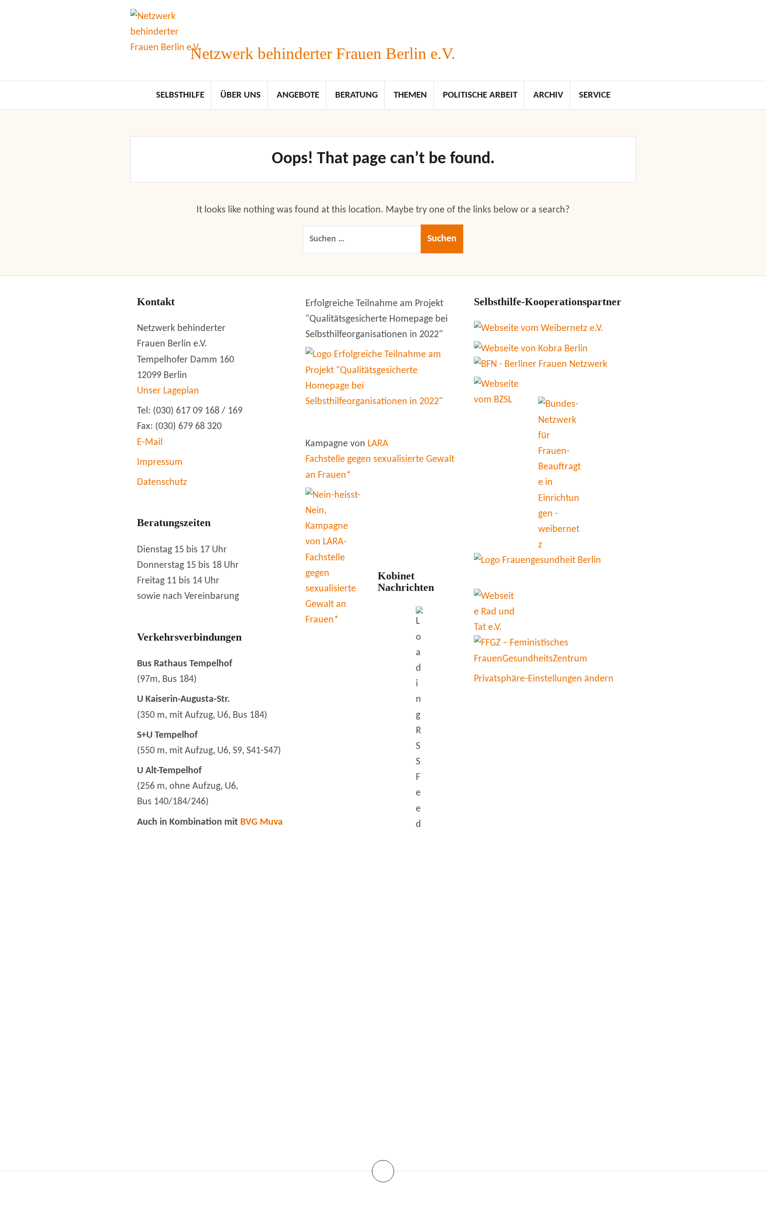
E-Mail (150, 442)
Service (594, 95)
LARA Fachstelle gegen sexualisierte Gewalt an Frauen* (379, 459)
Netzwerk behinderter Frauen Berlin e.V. (322, 53)
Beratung (356, 95)
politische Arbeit (480, 95)
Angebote (298, 95)
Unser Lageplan (168, 391)
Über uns (240, 95)
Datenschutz (162, 482)
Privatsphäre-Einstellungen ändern (544, 679)
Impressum (160, 462)
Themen (410, 95)
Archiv (548, 95)
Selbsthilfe (180, 95)
